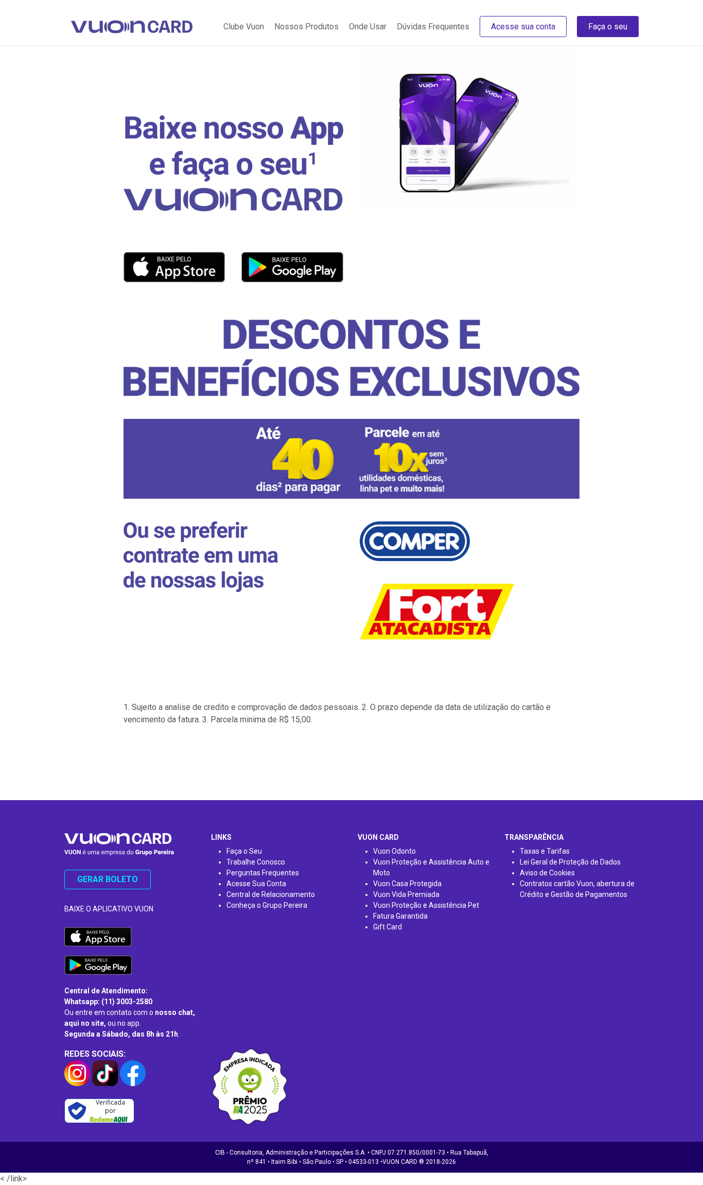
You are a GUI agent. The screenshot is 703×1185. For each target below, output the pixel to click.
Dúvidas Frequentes (433, 26)
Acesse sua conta (523, 26)
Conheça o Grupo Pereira (266, 905)
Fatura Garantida (400, 916)
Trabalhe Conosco (255, 862)
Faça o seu (607, 26)
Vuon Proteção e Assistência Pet (426, 905)
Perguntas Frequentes (262, 873)
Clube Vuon (243, 26)
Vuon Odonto (394, 851)
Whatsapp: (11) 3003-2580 (108, 1001)
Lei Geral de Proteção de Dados (570, 862)
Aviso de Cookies (547, 873)
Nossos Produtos (306, 26)
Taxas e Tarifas (545, 851)
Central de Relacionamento (270, 894)
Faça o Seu (244, 851)
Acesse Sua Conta (256, 883)
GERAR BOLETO (107, 879)
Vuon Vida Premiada (406, 894)
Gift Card (387, 927)
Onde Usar (367, 26)
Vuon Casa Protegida (407, 883)
